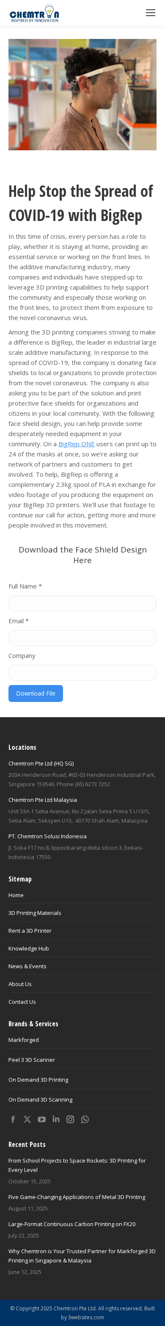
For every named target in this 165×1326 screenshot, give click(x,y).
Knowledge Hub (28, 948)
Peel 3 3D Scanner (31, 1060)
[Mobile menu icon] (151, 13)
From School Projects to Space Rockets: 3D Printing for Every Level (77, 1165)
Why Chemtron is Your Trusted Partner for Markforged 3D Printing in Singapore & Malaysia (82, 1255)
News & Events (27, 966)
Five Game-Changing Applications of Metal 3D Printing (76, 1197)
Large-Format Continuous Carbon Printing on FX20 (71, 1224)
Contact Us (22, 1002)
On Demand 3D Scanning (40, 1099)
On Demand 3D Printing (38, 1079)
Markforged (23, 1040)
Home (16, 895)
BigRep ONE (76, 443)
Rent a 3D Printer (30, 930)
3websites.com (86, 1317)
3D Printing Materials (34, 913)
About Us (20, 984)
